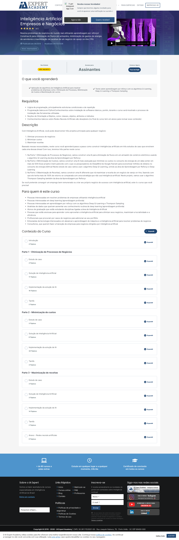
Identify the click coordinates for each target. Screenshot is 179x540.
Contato (61, 496)
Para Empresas (128, 5)
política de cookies (104, 535)
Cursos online (64, 490)
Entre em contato (27, 497)
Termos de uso (64, 517)
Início (60, 487)
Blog (60, 493)
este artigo (55, 537)
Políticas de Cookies (67, 514)
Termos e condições (97, 520)
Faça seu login (134, 70)
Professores (79, 493)
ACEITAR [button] (171, 536)
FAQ (76, 490)
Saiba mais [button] (160, 536)
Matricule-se (153, 5)
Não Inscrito (44, 69)
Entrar (140, 5)
